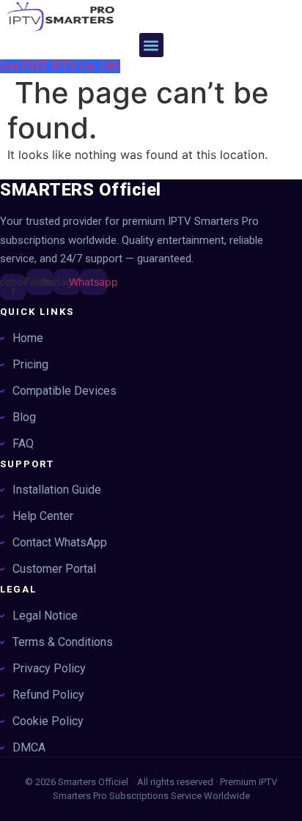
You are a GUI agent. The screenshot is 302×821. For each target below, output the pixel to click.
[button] (151, 45)
